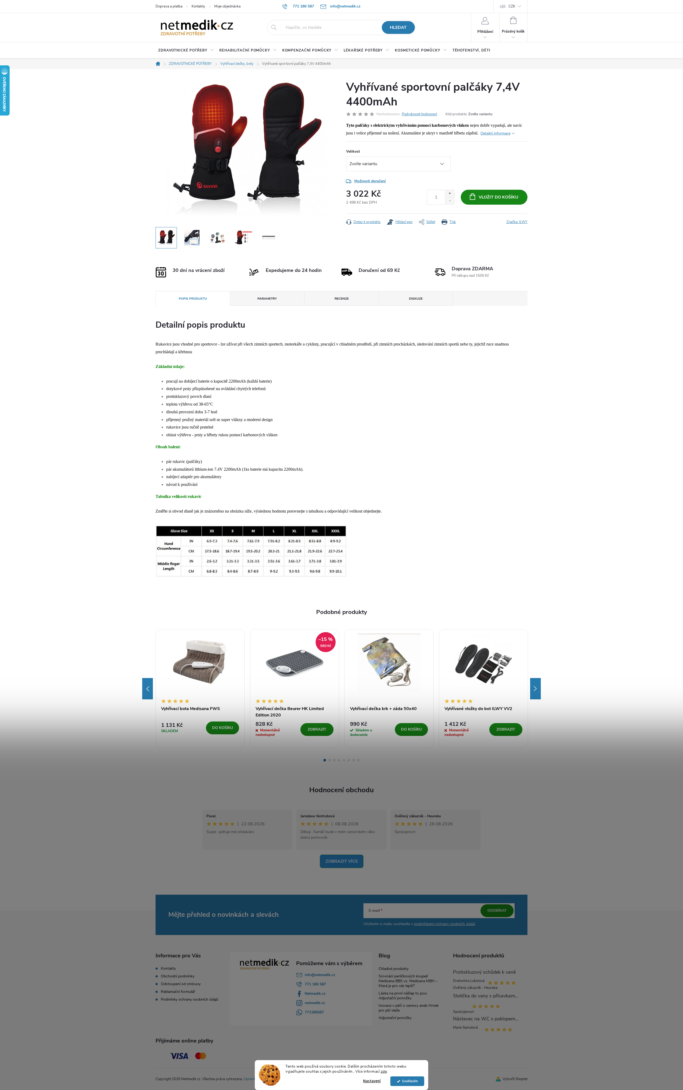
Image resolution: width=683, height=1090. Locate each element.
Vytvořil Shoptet (515, 1079)
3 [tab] (334, 760)
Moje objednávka (227, 6)
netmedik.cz (315, 1002)
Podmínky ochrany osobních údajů (189, 999)
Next (535, 688)
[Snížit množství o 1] (449, 200)
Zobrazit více (341, 861)
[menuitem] (186, 50)
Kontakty (198, 6)
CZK (512, 6)
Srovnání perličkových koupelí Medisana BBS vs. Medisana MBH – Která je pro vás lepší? (408, 981)
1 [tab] (324, 760)
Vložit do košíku (498, 197)
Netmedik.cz (315, 993)
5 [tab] (344, 760)
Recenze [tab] (342, 298)
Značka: (516, 222)
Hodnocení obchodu (341, 790)
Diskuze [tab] (416, 298)
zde (384, 1071)
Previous (147, 688)
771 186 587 (315, 984)
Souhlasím (410, 1081)
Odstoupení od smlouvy (181, 984)
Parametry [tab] (267, 298)
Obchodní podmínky (177, 976)
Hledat (398, 27)
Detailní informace (495, 133)
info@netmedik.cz (320, 974)
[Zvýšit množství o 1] (449, 193)
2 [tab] (329, 760)
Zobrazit (317, 729)
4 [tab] (339, 760)
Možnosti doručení (370, 181)
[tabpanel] (200, 689)
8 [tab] (358, 760)
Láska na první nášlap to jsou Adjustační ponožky (403, 996)
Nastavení (372, 1081)
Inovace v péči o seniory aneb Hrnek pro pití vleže (409, 1008)
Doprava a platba (169, 6)
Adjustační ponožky (395, 1017)
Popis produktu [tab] (193, 298)
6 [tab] (348, 760)
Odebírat (497, 910)
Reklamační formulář (178, 992)
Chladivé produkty (393, 968)
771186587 (314, 1012)
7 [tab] (353, 760)
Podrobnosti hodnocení (419, 114)
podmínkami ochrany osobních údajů (444, 923)
